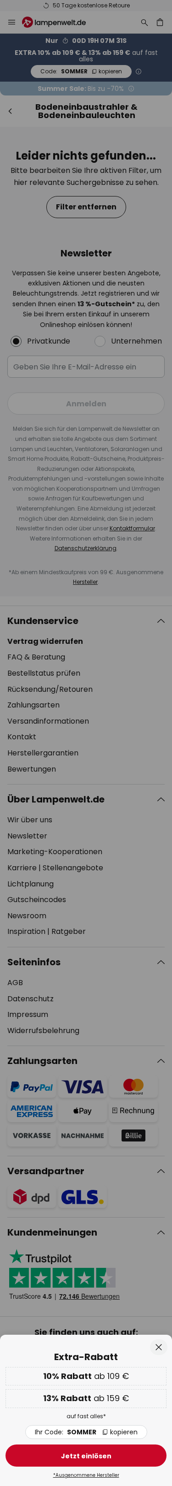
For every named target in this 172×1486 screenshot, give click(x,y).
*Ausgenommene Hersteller (86, 1475)
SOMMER (86, 1432)
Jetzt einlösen (86, 1456)
